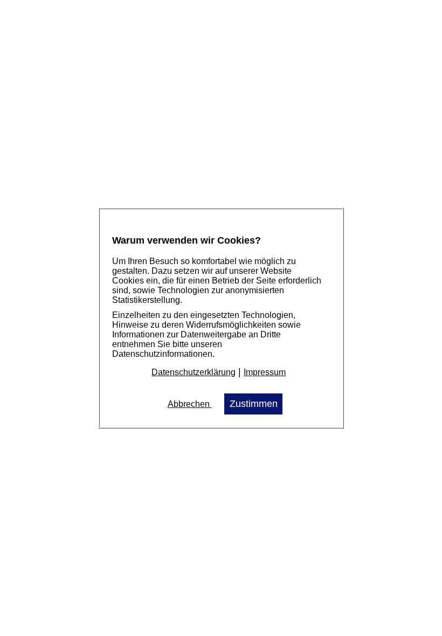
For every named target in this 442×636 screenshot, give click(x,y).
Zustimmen (254, 403)
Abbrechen (190, 404)
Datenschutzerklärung (193, 372)
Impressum (265, 372)
